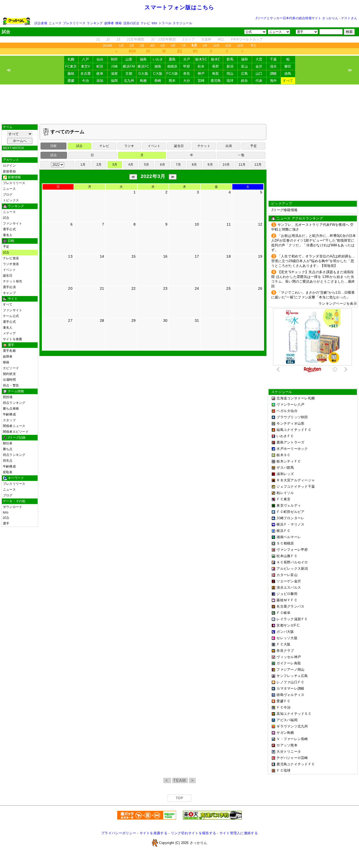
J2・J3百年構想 (163, 39)
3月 (142, 45)
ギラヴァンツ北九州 (292, 726)
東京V (85, 66)
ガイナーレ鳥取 (288, 663)
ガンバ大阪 (285, 632)
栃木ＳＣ (283, 455)
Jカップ (188, 39)
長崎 (157, 81)
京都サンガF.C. (288, 625)
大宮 (259, 59)
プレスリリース (74, 23)
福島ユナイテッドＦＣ (293, 430)
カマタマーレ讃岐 (290, 688)
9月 (205, 45)
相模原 (172, 66)
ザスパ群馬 (285, 468)
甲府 (186, 66)
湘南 (157, 66)
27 (70, 320)
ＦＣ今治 (283, 707)
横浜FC (143, 66)
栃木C (215, 59)
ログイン (9, 165)
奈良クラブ (285, 651)
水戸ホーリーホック (292, 449)
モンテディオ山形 (290, 423)
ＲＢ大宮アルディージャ (295, 480)
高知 (100, 81)
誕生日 (8, 275)
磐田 (287, 66)
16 (165, 256)
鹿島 (172, 59)
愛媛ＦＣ (283, 701)
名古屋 (85, 73)
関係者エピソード (16, 432)
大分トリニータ (288, 752)
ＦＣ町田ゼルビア (290, 512)
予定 (253, 45)
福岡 (114, 81)
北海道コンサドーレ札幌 (295, 398)
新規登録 (9, 171)
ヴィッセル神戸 (288, 657)
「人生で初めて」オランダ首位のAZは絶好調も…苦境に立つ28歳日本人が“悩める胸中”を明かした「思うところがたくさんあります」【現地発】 (313, 261)
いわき (158, 59)
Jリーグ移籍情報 (284, 210)
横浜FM (129, 66)
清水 (273, 66)
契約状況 (9, 374)
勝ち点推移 (11, 408)
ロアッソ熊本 (287, 745)
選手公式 (9, 229)
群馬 (230, 59)
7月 (183, 45)
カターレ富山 (287, 575)
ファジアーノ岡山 (290, 669)
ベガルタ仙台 (287, 411)
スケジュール (182, 23)
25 (228, 288)
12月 (240, 45)
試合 (6, 218)
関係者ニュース (14, 426)
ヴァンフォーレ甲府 (292, 550)
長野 (215, 66)
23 (165, 288)
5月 (163, 45)
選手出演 (9, 287)
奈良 (186, 73)
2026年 (107, 45)
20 (70, 288)
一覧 (241, 155)
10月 (216, 45)
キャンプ (9, 293)
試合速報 (40, 23)
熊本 (172, 81)
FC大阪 (172, 73)
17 (197, 256)
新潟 (230, 66)
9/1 (195, 51)
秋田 (114, 59)
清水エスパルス (288, 587)
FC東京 (71, 66)
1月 (121, 45)
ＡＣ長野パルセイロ (292, 562)
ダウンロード (12, 507)
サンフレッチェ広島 (292, 676)
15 (133, 256)
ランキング (95, 23)
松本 (201, 66)
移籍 (118, 23)
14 (102, 256)
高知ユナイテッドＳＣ (293, 714)
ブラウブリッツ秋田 (292, 417)
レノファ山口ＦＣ (290, 682)
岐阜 (100, 73)
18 (228, 256)
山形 (128, 59)
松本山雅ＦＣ (287, 556)
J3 (118, 39)
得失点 (8, 460)
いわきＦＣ (285, 436)
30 (164, 51)
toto (154, 23)
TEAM (180, 780)
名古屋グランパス (290, 606)
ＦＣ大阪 (283, 644)
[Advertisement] (179, 104)
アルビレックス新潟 (292, 569)
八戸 (85, 59)
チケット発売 (12, 281)
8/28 (132, 51)
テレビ (145, 23)
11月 (228, 45)
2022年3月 (153, 176)
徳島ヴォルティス (290, 695)
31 (197, 320)
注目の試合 (131, 23)
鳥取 (215, 73)
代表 (259, 81)
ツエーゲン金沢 (288, 581)
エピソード (11, 368)
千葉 (273, 59)
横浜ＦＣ (283, 531)
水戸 (186, 59)
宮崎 (201, 81)
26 (260, 288)
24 (197, 288)
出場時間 (9, 379)
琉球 (230, 81)
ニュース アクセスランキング (299, 218)
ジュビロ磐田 (287, 594)
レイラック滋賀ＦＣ (292, 619)
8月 (194, 164)
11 (229, 224)
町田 (100, 66)
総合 (244, 81)
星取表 (8, 472)
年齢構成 (9, 414)
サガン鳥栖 (285, 733)
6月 (173, 45)
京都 (128, 73)
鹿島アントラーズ (290, 442)
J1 (98, 39)
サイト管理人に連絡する (238, 833)
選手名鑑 (9, 351)
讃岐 (273, 73)
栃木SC (201, 59)
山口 (259, 73)
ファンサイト (12, 223)
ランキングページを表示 (338, 304)
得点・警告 (11, 385)
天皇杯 (206, 39)
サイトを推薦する (153, 833)
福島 (143, 59)
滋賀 (114, 73)
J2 (108, 39)
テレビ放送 (11, 258)
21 (102, 288)
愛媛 (71, 81)
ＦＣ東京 (283, 499)
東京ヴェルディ (288, 505)
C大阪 (158, 73)
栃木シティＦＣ (288, 461)
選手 (6, 523)
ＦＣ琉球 (283, 770)
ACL (221, 39)
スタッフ (9, 420)
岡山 (230, 73)
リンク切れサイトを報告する (193, 833)
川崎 (114, 66)
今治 (85, 81)
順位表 (8, 443)
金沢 (259, 66)
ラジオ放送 (11, 264)
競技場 (8, 397)
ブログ (8, 194)
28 (102, 320)
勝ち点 (8, 449)
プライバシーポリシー (118, 833)
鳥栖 (143, 81)
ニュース (55, 23)
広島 (244, 73)
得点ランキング (14, 403)
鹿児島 (216, 81)
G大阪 (143, 73)
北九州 (129, 81)
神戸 (201, 73)
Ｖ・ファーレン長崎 (292, 739)
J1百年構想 (136, 39)
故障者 (109, 23)
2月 (132, 45)
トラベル (164, 23)
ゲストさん (349, 18)
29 (148, 51)
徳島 (287, 73)
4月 (152, 45)
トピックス (11, 200)
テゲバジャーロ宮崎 (292, 758)
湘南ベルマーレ (288, 537)
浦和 (244, 59)
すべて (288, 81)
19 (260, 256)
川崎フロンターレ (290, 518)
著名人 (8, 235)
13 (70, 256)
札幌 (71, 59)
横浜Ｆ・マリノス (290, 524)
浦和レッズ (285, 474)
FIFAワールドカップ (247, 39)
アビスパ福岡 (287, 720)
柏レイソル (285, 493)
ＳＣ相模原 (285, 543)
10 (197, 224)
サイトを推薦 (12, 339)
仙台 (100, 59)
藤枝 (71, 73)
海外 (273, 81)
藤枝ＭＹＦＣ (287, 600)
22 (133, 288)
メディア (9, 333)
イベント (9, 270)
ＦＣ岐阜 (283, 613)
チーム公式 (11, 316)
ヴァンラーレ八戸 (290, 404)
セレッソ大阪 (287, 638)
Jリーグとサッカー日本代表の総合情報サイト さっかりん (296, 18)
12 (260, 224)
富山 (244, 66)
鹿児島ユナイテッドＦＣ (295, 764)
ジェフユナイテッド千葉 (295, 486)
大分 (186, 81)
